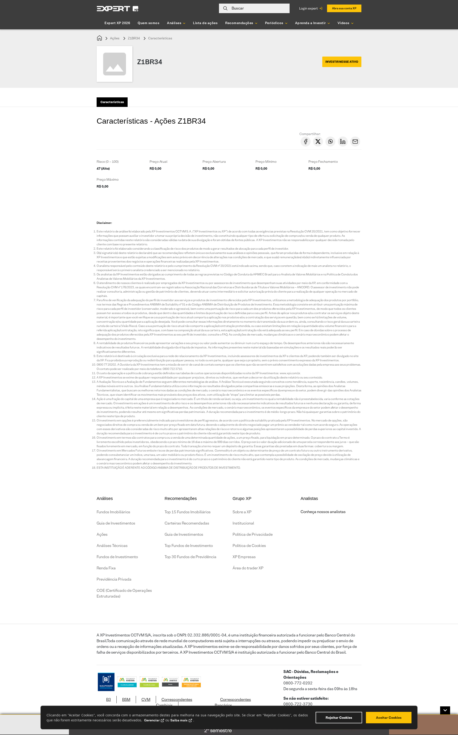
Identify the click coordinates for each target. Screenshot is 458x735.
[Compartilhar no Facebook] (306, 141)
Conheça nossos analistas (323, 511)
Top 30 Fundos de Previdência (190, 556)
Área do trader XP (248, 568)
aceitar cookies (388, 717)
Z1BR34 (134, 38)
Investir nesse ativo (341, 61)
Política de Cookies (249, 545)
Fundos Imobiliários (113, 511)
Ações (115, 38)
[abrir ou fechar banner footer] (445, 710)
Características (160, 38)
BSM (126, 699)
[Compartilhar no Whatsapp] (330, 141)
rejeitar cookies (339, 717)
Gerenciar (152, 720)
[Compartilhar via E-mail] (355, 141)
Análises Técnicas (112, 545)
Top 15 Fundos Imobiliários (188, 511)
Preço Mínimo (265, 161)
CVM (145, 699)
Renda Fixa (106, 568)
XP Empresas (244, 556)
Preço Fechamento (323, 161)
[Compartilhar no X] (318, 141)
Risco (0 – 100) (108, 161)
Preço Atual (158, 161)
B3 (108, 699)
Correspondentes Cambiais (174, 702)
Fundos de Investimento (117, 556)
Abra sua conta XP (344, 8)
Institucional (243, 523)
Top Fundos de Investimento (189, 545)
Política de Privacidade (253, 534)
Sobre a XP (242, 511)
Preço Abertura (214, 161)
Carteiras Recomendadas (187, 523)
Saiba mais (178, 720)
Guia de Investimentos (116, 523)
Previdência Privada (114, 579)
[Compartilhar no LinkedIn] (343, 141)
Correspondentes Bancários (233, 702)
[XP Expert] (118, 8)
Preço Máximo (108, 179)
